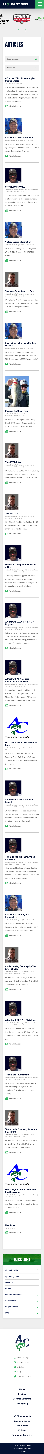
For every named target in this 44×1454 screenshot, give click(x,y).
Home (22, 1389)
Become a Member (13, 1294)
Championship (11, 1270)
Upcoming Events (13, 1276)
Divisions (9, 1282)
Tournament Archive (22, 1435)
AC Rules (9, 1288)
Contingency (10, 1301)
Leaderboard (22, 1425)
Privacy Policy (22, 1451)
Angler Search (11, 1307)
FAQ (7, 1313)
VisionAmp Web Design (24, 1448)
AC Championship (22, 1416)
